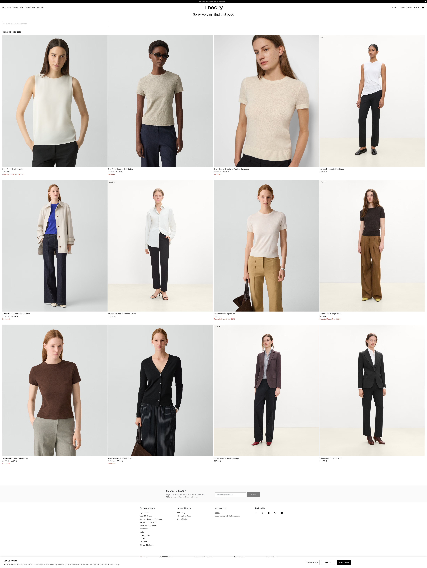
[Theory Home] (213, 8)
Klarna (142, 538)
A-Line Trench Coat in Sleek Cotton (16, 314)
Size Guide (144, 529)
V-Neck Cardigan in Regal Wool (121, 458)
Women (15, 7)
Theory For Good (184, 516)
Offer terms (171, 497)
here (196, 497)
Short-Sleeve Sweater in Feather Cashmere (231, 169)
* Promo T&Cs (145, 535)
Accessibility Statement (203, 557)
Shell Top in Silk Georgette (12, 169)
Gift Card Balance (147, 545)
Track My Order (146, 516)
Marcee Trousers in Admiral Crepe (122, 314)
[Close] (425, 1)
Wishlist (416, 7)
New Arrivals (6, 7)
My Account (144, 513)
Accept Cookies (344, 562)
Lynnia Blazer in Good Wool (330, 458)
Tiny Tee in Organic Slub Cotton (120, 169)
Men (21, 7)
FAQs (142, 532)
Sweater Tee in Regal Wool (224, 314)
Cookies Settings (312, 562)
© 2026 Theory (166, 557)
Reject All (328, 562)
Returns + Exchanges (148, 526)
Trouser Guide (30, 7)
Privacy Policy (271, 557)
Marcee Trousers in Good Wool (331, 169)
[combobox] (55, 24)
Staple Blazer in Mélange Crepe (226, 458)
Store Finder (182, 519)
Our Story (181, 513)
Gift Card (143, 542)
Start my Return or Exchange (151, 519)
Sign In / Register (406, 7)
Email (217, 513)
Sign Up (253, 494)
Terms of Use (239, 557)
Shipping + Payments (148, 522)
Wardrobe (40, 7)
